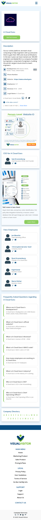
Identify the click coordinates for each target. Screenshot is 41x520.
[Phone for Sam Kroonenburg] (13, 163)
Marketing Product (20, 456)
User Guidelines (20, 475)
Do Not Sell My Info (20, 482)
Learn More (31, 222)
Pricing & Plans (20, 463)
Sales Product (20, 460)
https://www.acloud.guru (22, 79)
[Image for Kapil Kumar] (8, 274)
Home (20, 453)
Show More (23, 105)
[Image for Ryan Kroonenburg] (8, 263)
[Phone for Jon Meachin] (13, 240)
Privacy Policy (21, 472)
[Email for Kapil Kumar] (15, 274)
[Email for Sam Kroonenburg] (15, 163)
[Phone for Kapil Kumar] (13, 274)
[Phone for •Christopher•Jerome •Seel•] (13, 251)
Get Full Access (11, 37)
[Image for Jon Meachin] (8, 240)
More (35, 69)
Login (20, 491)
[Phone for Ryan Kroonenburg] (13, 263)
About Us (20, 498)
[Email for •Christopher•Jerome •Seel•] (15, 251)
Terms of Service (20, 479)
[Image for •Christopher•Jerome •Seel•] (8, 252)
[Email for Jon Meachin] (15, 240)
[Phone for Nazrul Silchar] (13, 285)
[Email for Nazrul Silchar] (15, 285)
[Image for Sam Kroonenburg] (8, 164)
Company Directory (20, 513)
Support (20, 494)
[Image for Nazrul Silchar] (8, 286)
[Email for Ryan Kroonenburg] (15, 263)
